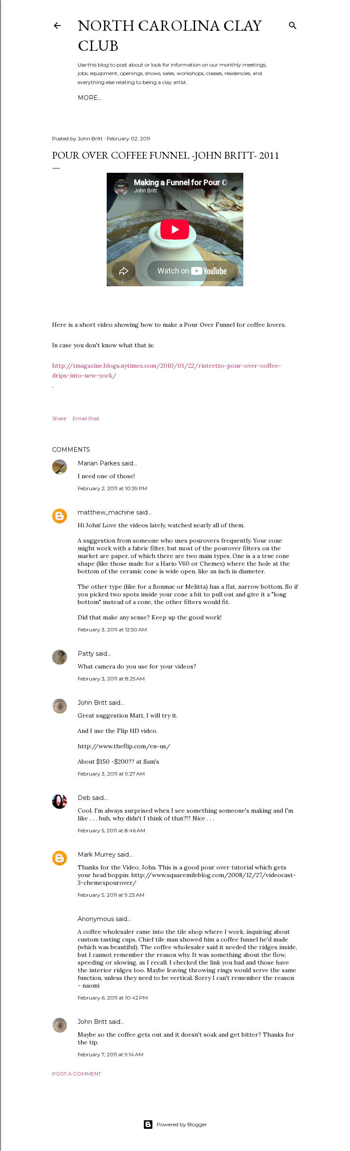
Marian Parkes (99, 463)
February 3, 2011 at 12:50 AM (112, 629)
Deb (84, 798)
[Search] (293, 23)
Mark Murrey (97, 854)
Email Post (86, 418)
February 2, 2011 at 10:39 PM (112, 488)
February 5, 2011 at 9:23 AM (111, 895)
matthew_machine (106, 512)
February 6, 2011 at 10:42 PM (113, 997)
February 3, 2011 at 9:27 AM (111, 773)
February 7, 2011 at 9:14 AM (110, 1054)
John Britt (92, 702)
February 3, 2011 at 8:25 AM (111, 678)
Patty (86, 653)
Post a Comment (76, 1073)
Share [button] (59, 418)
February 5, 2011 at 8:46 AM (111, 830)
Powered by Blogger (182, 1124)
